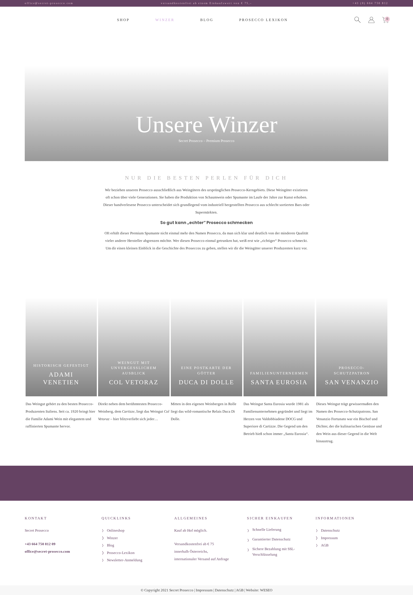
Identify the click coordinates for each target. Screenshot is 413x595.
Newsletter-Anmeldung (124, 560)
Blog (110, 545)
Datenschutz (330, 530)
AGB (324, 545)
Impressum (329, 538)
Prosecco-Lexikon (121, 553)
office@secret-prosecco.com (49, 3)
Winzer (112, 538)
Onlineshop (116, 530)
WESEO (266, 590)
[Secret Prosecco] (41, 21)
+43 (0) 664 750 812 (370, 3)
